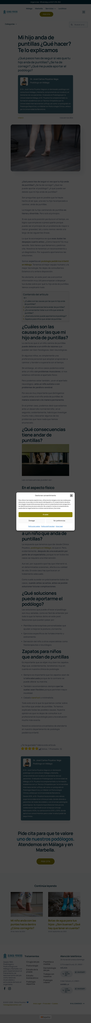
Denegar (32, 521)
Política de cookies (34, 526)
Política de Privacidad (47, 526)
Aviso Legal (59, 526)
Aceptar (45, 514)
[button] (71, 495)
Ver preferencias (59, 521)
